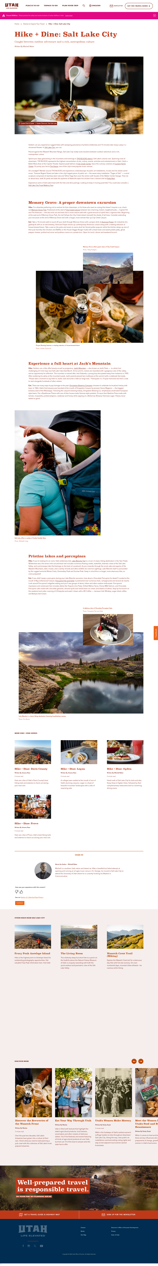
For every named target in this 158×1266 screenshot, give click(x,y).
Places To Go (32, 6)
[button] (156, 633)
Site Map (83, 1235)
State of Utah (115, 1235)
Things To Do (51, 6)
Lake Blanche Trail (79, 561)
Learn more (68, 15)
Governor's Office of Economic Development (124, 1227)
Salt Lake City (50, 147)
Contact (83, 1227)
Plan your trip (70, 6)
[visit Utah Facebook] (23, 1246)
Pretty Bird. (111, 179)
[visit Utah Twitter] (35, 1246)
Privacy (113, 1231)
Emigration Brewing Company (81, 386)
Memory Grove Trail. (39, 210)
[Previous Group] (134, 1061)
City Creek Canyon (73, 210)
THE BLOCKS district (85, 159)
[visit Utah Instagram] (29, 1246)
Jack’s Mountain (80, 368)
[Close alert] (154, 15)
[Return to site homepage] (11, 6)
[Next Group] (140, 1061)
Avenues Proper (108, 222)
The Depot (54, 166)
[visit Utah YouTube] (41, 1246)
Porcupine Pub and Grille (64, 581)
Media (82, 1231)
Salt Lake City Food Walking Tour (40, 185)
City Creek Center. (84, 164)
